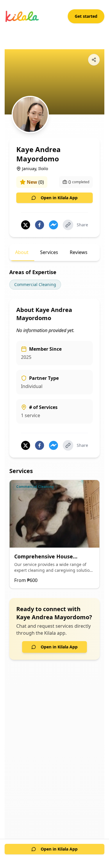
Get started (86, 16)
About (21, 252)
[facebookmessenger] (53, 225)
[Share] (94, 60)
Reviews (78, 252)
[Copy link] (68, 225)
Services (49, 252)
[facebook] (39, 225)
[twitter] (25, 225)
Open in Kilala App (59, 197)
